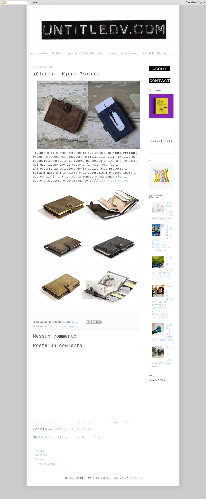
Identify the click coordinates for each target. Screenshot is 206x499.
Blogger (135, 477)
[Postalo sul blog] (90, 322)
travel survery (129, 53)
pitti (101, 53)
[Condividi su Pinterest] (100, 322)
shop (112, 53)
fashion (56, 53)
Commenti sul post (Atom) (73, 428)
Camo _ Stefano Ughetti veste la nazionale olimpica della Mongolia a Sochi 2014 (162, 302)
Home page (86, 422)
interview (71, 53)
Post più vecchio (125, 422)
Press (40, 459)
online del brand (112, 180)
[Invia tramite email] (87, 322)
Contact (41, 455)
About (40, 451)
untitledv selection (154, 53)
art (32, 53)
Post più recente (47, 422)
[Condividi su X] (93, 322)
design (43, 53)
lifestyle (88, 53)
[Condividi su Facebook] (96, 322)
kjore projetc (68, 326)
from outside (46, 464)
